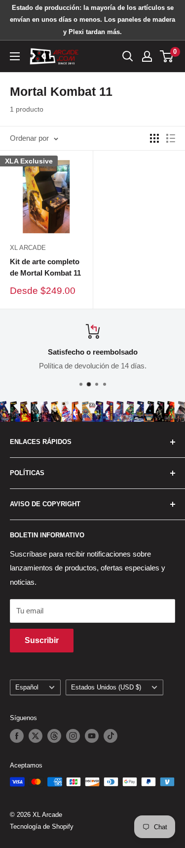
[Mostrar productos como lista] (170, 138)
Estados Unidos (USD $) (106, 687)
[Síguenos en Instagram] (73, 736)
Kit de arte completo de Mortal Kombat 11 (45, 267)
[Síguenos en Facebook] (17, 736)
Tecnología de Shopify (42, 826)
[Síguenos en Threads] (54, 736)
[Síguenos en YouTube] (92, 736)
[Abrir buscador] (127, 56)
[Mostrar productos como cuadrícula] (154, 138)
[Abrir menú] (15, 56)
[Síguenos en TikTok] (110, 736)
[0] (167, 56)
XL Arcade (28, 247)
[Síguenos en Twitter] (35, 736)
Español (26, 687)
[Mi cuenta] (147, 56)
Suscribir (42, 640)
